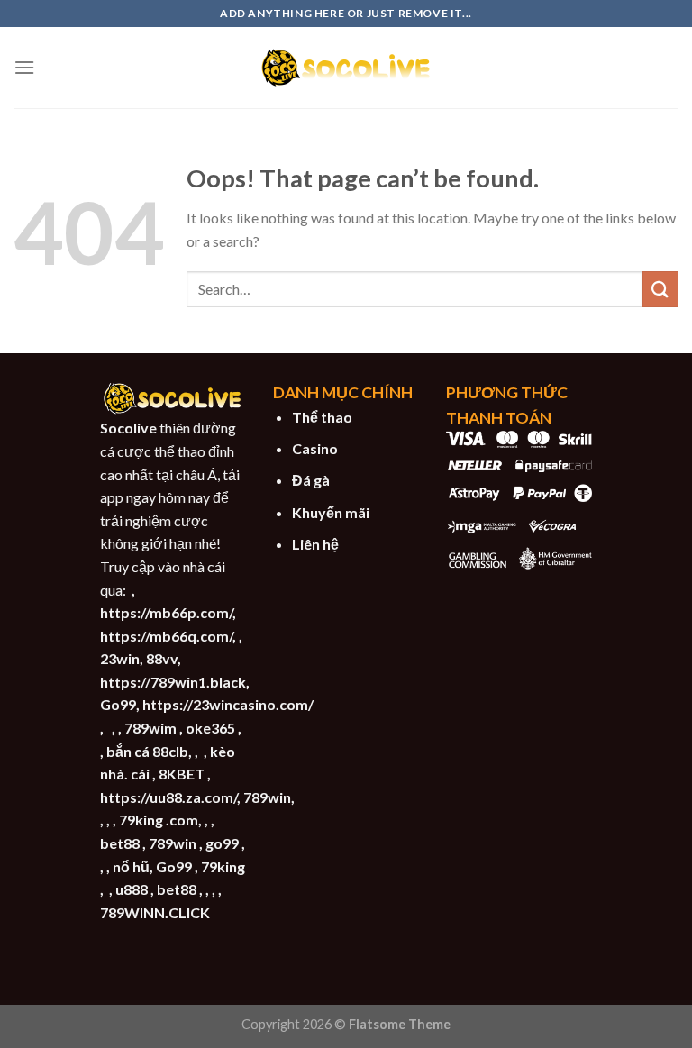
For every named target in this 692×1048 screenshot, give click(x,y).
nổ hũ (131, 866)
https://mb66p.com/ (166, 612)
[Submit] (660, 288)
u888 (131, 889)
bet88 (120, 843)
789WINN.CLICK (155, 912)
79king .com (158, 819)
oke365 (210, 727)
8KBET (182, 773)
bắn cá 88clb (147, 751)
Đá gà (311, 479)
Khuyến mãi (330, 512)
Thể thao (322, 416)
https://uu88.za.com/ (168, 797)
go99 (222, 843)
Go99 (118, 704)
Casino (315, 448)
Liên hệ (315, 543)
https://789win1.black (173, 681)
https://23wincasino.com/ (228, 704)
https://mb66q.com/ (166, 635)
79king (223, 866)
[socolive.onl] (346, 67)
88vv (162, 658)
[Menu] (24, 67)
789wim (150, 727)
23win (120, 658)
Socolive (128, 427)
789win (172, 843)
